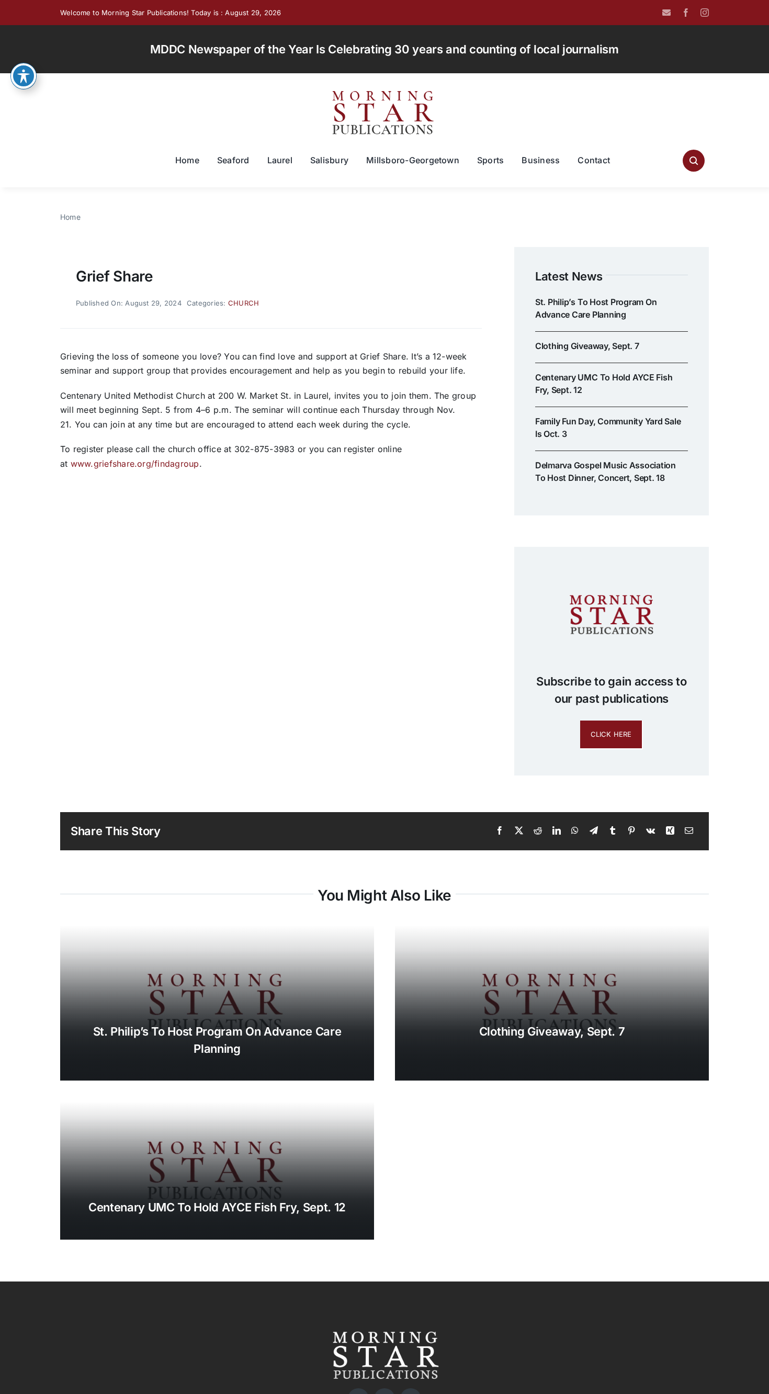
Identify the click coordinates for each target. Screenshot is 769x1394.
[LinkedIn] (556, 831)
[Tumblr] (612, 831)
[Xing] (670, 831)
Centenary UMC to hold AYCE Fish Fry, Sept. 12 (217, 1207)
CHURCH (243, 303)
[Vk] (650, 831)
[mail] (666, 12)
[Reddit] (537, 831)
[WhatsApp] (575, 831)
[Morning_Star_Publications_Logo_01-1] (384, 93)
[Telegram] (593, 831)
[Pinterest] (631, 831)
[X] (519, 831)
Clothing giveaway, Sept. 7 (587, 346)
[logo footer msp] (384, 1327)
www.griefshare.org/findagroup (135, 463)
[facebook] (686, 12)
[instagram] (704, 12)
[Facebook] (499, 831)
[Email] (689, 831)
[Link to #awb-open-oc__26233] (694, 161)
